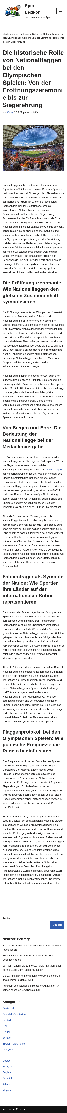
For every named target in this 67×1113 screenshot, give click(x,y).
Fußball (7, 1020)
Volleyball (8, 1049)
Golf (5, 1025)
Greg (10, 112)
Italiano (6, 1084)
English (7, 1072)
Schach (7, 1037)
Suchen (7, 918)
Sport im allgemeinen (14, 1043)
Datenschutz (23, 1109)
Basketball (8, 1008)
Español (7, 1078)
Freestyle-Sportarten (14, 1014)
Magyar (7, 1090)
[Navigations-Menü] (60, 11)
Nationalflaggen (54, 469)
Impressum (9, 1109)
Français (7, 1066)
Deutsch (7, 1060)
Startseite (8, 34)
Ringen (6, 1031)
